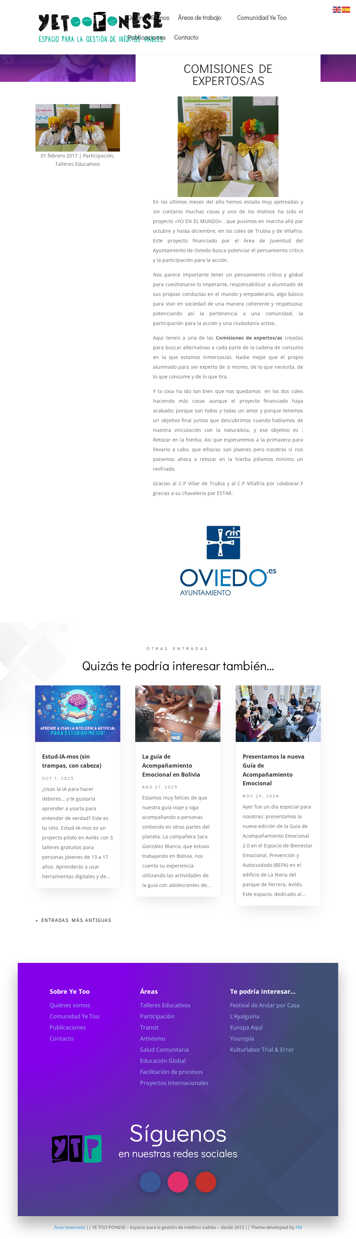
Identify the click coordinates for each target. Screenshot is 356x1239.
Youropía (242, 1038)
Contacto (186, 38)
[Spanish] (346, 9)
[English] (337, 9)
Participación (98, 155)
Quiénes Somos (148, 18)
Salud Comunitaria (164, 1049)
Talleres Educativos (77, 164)
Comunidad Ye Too (262, 18)
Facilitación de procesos (171, 1072)
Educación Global (163, 1061)
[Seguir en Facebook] (150, 1182)
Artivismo (152, 1038)
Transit (149, 1027)
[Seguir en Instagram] (178, 1182)
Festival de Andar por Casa (265, 1005)
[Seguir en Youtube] (205, 1182)
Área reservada (69, 1227)
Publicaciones (146, 38)
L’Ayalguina (244, 1016)
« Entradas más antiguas (73, 920)
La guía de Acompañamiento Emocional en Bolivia (171, 765)
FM (299, 1227)
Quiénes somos (70, 1005)
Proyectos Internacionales (174, 1083)
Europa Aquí (246, 1027)
